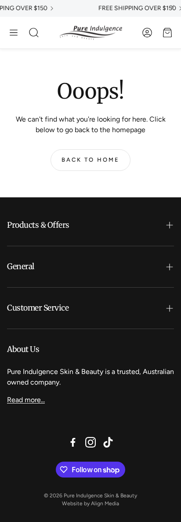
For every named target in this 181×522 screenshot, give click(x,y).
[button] (13, 32)
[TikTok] (108, 442)
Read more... (26, 400)
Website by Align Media (90, 503)
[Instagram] (90, 442)
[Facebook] (73, 442)
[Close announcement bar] (172, 6)
